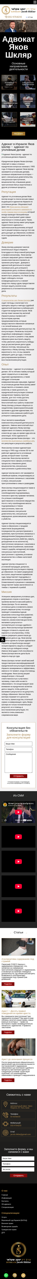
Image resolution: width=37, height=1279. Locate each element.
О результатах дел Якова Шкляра (16, 300)
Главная (5, 1195)
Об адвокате (6, 1204)
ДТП (3, 1232)
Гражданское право (9, 1229)
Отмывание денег (28, 102)
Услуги (4, 1217)
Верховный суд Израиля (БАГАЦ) (14, 1220)
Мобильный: (15, 1123)
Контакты (5, 1201)
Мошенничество (10, 103)
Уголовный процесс (9, 83)
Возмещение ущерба (10, 1226)
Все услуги (18, 133)
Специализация (8, 1207)
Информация (7, 1198)
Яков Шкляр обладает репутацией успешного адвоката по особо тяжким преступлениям (17, 209)
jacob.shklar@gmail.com (20, 1134)
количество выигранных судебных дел (18, 441)
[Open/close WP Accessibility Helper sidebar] (2, 639)
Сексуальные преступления (28, 83)
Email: (12, 1131)
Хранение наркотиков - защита (27, 120)
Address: (13, 1103)
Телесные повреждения (9, 121)
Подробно (8, 984)
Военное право (7, 1223)
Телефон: (14, 1114)
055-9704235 (15, 17)
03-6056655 (15, 1116)
